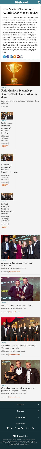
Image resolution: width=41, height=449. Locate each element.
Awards (3, 87)
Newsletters (19, 428)
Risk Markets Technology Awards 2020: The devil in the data (19, 94)
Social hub (29, 428)
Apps (26, 428)
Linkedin (11, 428)
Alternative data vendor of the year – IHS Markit (17, 263)
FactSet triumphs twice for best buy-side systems (7, 208)
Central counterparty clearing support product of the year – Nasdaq (18, 389)
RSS (33, 428)
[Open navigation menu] (2, 2)
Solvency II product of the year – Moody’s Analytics (9, 168)
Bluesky (22, 428)
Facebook (15, 428)
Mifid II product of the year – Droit (17, 305)
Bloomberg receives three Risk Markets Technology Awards (18, 346)
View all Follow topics (8, 428)
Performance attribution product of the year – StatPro (6, 128)
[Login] (39, 2)
